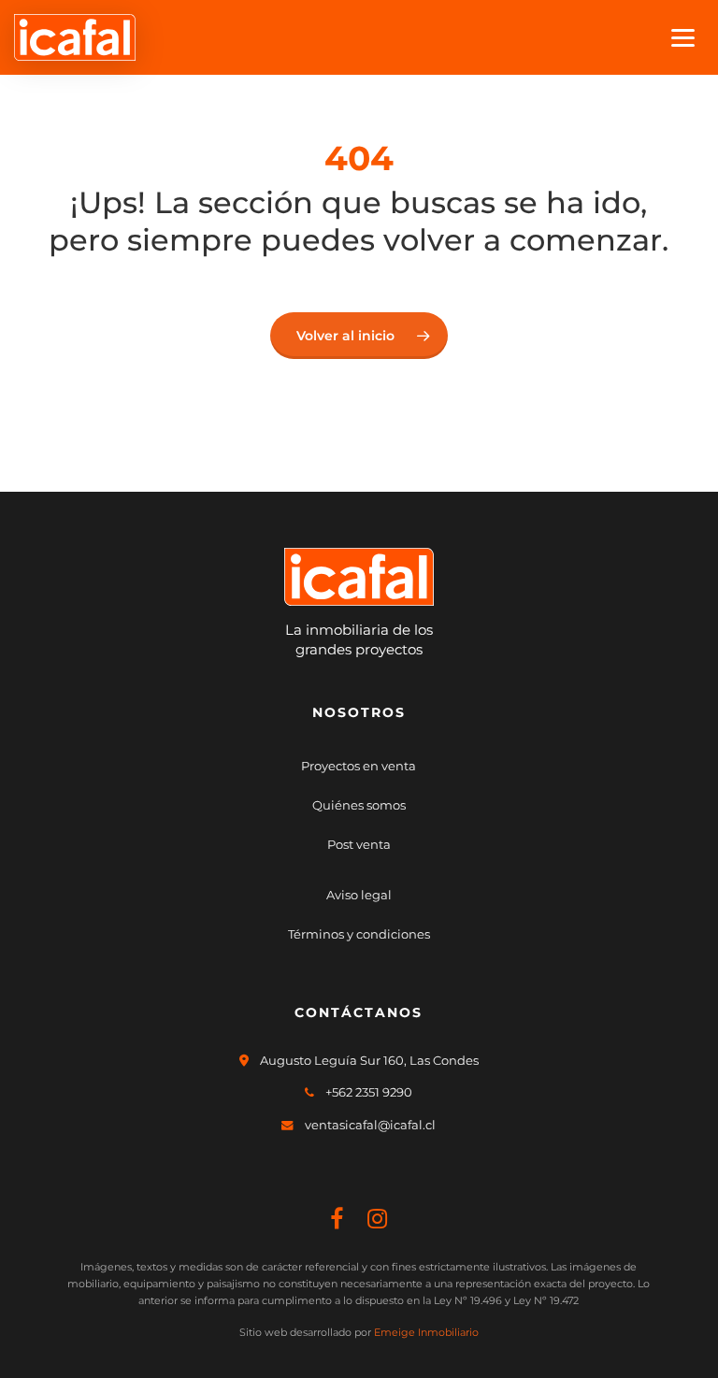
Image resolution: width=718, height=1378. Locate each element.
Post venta (359, 844)
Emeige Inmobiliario (426, 1332)
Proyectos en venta (358, 765)
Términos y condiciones (359, 933)
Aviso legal (359, 894)
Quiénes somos (359, 804)
